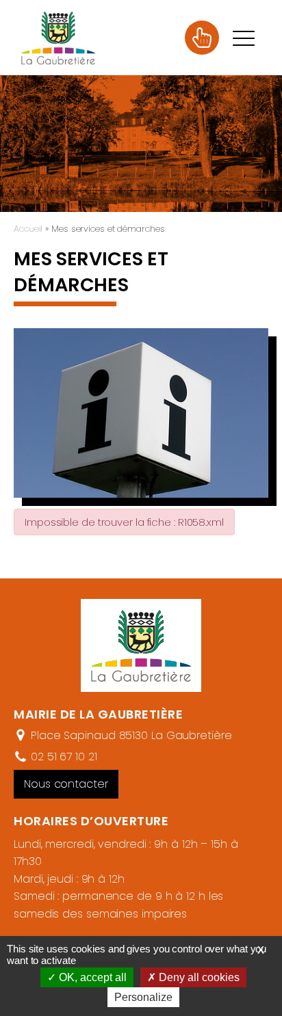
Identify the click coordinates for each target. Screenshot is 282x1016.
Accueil (28, 229)
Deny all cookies (198, 977)
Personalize (143, 997)
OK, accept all (91, 977)
